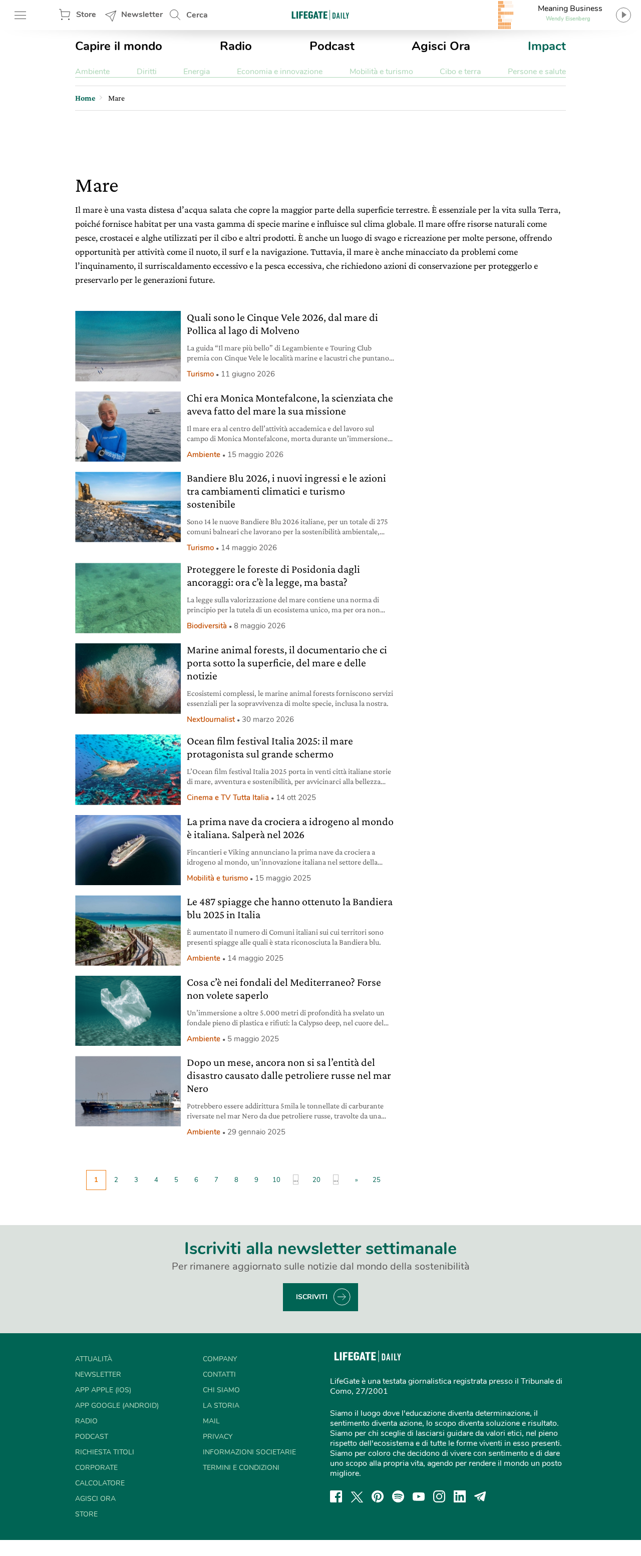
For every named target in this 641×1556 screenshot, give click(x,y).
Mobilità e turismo (381, 71)
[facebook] (336, 1496)
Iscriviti (312, 1297)
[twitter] (357, 1496)
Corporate (96, 1467)
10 (276, 1180)
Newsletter (142, 14)
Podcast (332, 46)
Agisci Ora (441, 46)
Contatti (219, 1374)
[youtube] (419, 1496)
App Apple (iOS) (103, 1390)
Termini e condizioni (241, 1467)
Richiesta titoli (104, 1452)
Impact (547, 46)
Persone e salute (537, 71)
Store (86, 14)
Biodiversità (207, 626)
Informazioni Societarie (249, 1452)
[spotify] (398, 1496)
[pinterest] (378, 1496)
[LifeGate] (320, 15)
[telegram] (480, 1496)
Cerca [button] (197, 15)
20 (316, 1180)
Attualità (93, 1359)
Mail (211, 1421)
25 (377, 1180)
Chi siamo (221, 1390)
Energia (196, 71)
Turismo (200, 374)
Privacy (217, 1436)
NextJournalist (211, 719)
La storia (221, 1405)
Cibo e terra (460, 71)
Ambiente (92, 71)
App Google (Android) (117, 1405)
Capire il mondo (118, 46)
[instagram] (439, 1496)
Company (220, 1359)
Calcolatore (100, 1483)
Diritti (147, 71)
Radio (236, 46)
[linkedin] (460, 1496)
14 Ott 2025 (296, 798)
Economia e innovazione (280, 71)
